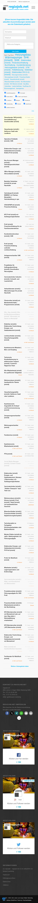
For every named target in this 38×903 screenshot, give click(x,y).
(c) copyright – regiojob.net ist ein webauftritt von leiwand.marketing (18, 870)
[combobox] (19, 45)
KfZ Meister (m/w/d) (16, 84)
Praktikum (27, 100)
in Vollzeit (8, 100)
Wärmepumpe (13, 57)
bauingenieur (20, 88)
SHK (17, 60)
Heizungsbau (23, 54)
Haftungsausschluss (9, 878)
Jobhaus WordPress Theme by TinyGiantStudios (18, 900)
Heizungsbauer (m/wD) (11, 77)
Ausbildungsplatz (10, 93)
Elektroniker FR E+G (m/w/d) (16, 73)
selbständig (9, 104)
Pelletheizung (17, 70)
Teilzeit (19, 104)
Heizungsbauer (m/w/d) (14, 67)
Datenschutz (7, 881)
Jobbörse (5, 885)
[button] (7, 713)
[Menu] (32, 7)
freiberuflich (9, 96)
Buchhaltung (10, 65)
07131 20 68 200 (11, 1)
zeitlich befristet (10, 107)
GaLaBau (26, 84)
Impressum (6, 875)
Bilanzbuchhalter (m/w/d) (12, 81)
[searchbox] (20, 44)
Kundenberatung (24, 65)
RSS (33, 111)
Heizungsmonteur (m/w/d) (19, 75)
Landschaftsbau (17, 86)
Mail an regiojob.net (24, 1)
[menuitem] (11, 1)
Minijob (18, 100)
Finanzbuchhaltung (20, 63)
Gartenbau (8, 86)
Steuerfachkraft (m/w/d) (17, 79)
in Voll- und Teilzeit (22, 96)
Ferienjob (22, 93)
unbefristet (28, 104)
